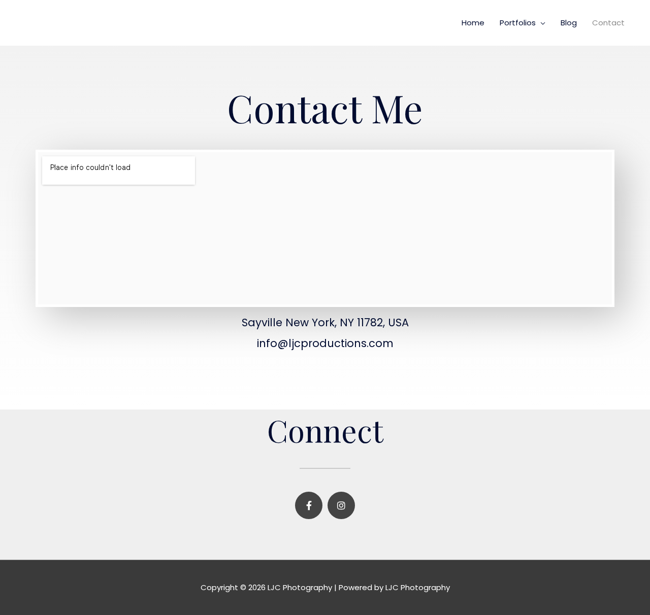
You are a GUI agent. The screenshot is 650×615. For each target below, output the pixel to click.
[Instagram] (341, 505)
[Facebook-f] (308, 505)
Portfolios (518, 22)
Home (473, 22)
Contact (608, 22)
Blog (569, 22)
